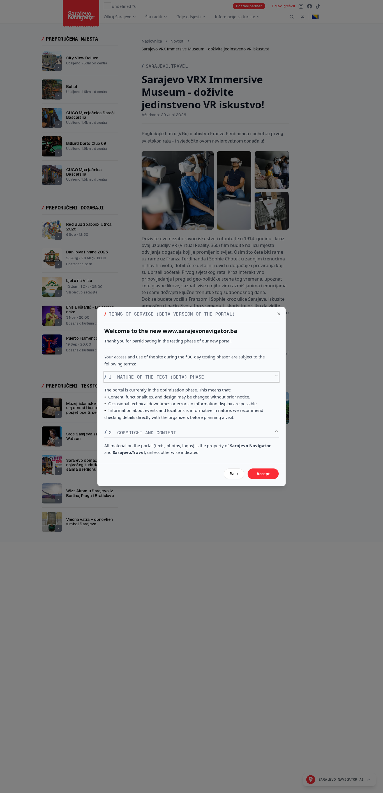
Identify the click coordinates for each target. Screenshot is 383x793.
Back (234, 473)
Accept (263, 473)
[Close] (278, 314)
